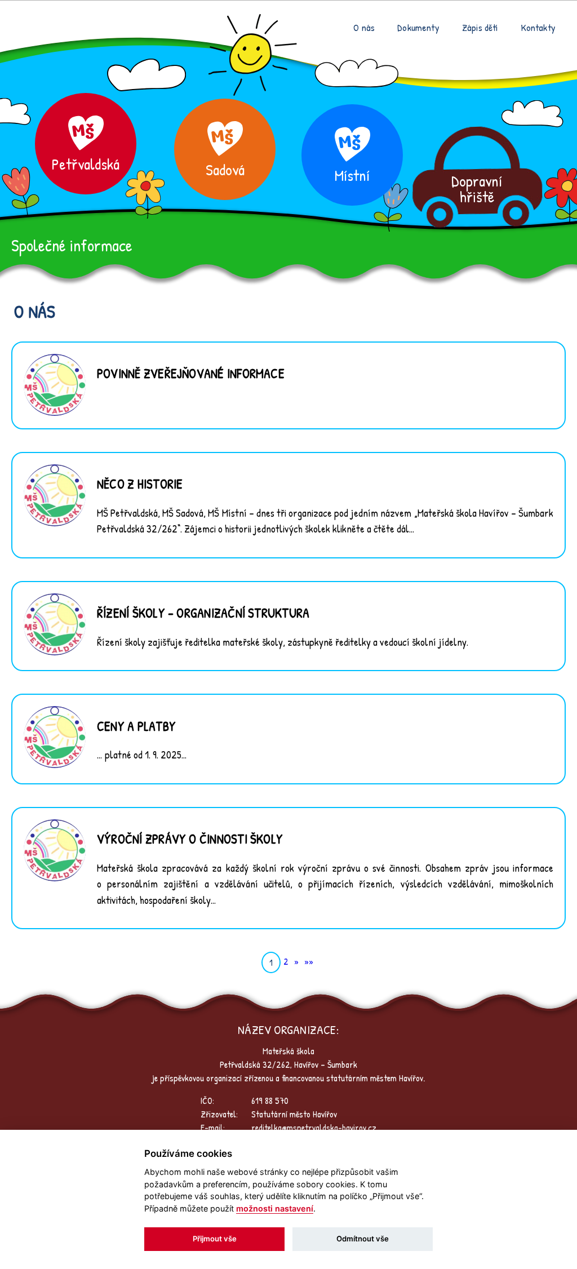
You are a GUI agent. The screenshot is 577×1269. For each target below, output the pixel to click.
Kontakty (538, 27)
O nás (364, 27)
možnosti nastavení (274, 1208)
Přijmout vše (215, 1238)
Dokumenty (418, 27)
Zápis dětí (480, 27)
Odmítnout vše (362, 1238)
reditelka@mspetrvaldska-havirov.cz (313, 1127)
